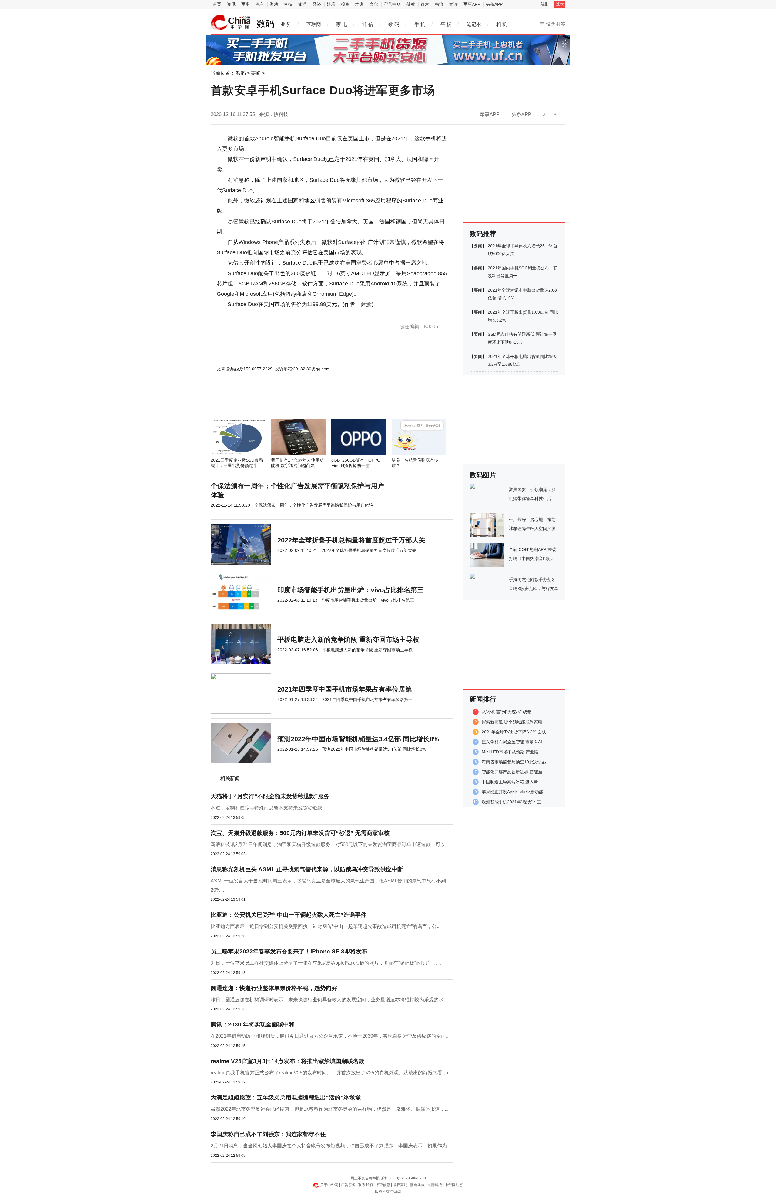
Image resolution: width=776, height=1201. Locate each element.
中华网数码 (231, 22)
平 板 (445, 24)
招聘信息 (383, 1185)
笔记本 (474, 24)
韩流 (439, 4)
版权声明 (400, 1185)
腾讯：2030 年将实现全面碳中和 (253, 1024)
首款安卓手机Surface (249, 314)
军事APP (471, 4)
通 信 (367, 24)
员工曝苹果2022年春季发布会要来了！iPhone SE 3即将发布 (289, 951)
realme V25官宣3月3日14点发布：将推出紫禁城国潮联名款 (287, 1061)
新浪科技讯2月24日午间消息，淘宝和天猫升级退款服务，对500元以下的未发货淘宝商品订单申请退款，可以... (330, 844)
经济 (317, 4)
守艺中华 (392, 4)
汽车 (260, 4)
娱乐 (331, 4)
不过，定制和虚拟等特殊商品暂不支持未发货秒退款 (266, 807)
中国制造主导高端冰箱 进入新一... (514, 781)
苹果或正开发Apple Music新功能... (514, 791)
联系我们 (365, 1185)
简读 (453, 4)
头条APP (494, 4)
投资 (345, 4)
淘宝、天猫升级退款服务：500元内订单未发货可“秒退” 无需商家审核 (300, 833)
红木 (425, 4)
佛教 (410, 4)
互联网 (313, 24)
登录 (560, 4)
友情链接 (434, 1185)
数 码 (393, 24)
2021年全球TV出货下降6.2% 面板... (516, 731)
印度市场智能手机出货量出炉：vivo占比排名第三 (350, 590)
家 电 (341, 24)
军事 (245, 4)
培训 (359, 4)
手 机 (419, 24)
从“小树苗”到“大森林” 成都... (508, 711)
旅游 (302, 4)
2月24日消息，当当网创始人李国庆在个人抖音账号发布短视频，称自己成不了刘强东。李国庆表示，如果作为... (330, 1145)
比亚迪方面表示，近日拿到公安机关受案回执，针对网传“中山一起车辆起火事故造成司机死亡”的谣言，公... (325, 926)
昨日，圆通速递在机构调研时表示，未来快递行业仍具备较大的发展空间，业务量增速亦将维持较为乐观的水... (329, 999)
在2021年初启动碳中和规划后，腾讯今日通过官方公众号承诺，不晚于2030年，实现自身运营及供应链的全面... (330, 1036)
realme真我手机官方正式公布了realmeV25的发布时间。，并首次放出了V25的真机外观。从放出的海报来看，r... (331, 1072)
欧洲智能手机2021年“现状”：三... (513, 801)
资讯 (231, 4)
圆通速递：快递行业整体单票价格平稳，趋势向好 (274, 988)
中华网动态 (454, 1185)
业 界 (285, 24)
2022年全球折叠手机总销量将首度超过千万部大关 (351, 540)
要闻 (256, 73)
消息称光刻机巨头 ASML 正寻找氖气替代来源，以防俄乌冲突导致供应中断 (307, 869)
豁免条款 (417, 1185)
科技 (288, 4)
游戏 (274, 4)
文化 (374, 4)
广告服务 (348, 1185)
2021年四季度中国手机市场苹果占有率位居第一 (348, 689)
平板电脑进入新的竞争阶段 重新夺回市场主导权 (348, 639)
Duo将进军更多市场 (284, 314)
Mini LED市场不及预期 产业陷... (512, 751)
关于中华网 (329, 1185)
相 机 (501, 24)
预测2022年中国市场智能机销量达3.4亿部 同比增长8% (358, 739)
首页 (217, 4)
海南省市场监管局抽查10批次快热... (516, 761)
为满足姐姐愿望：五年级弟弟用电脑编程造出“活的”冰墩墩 (286, 1097)
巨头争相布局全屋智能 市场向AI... (514, 741)
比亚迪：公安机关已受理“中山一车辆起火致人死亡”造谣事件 (288, 915)
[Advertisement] (314, 402)
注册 (544, 4)
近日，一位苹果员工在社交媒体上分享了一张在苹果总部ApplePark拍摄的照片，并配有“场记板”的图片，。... (327, 963)
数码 (241, 73)
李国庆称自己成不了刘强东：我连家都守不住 (268, 1134)
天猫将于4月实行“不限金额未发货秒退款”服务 (270, 796)
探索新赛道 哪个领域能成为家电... (514, 721)
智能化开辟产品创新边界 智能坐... (514, 771)
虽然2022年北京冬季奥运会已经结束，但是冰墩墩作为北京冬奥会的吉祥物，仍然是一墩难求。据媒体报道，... (329, 1109)
